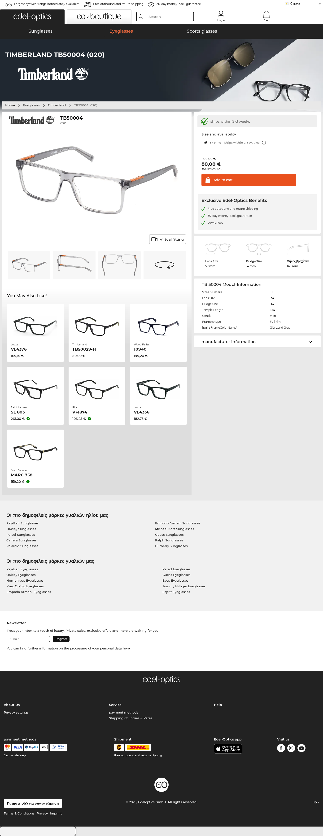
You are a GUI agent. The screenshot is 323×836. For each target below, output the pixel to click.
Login (221, 20)
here (126, 648)
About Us (12, 705)
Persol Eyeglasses (176, 569)
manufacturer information (228, 341)
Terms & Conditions (19, 813)
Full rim (275, 321)
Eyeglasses (31, 105)
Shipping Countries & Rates (130, 718)
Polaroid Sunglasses (22, 546)
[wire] (58, 747)
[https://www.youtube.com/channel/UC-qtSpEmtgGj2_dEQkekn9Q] (301, 749)
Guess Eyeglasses (176, 575)
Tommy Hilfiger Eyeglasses (183, 586)
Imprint (56, 813)
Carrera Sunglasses (21, 540)
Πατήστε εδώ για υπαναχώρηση (33, 803)
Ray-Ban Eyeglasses (22, 569)
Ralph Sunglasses (169, 540)
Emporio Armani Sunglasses (177, 523)
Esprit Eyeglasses (176, 592)
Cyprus (295, 3)
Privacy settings (16, 712)
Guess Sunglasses (169, 534)
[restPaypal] (31, 747)
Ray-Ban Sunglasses (22, 523)
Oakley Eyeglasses (21, 575)
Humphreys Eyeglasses (25, 580)
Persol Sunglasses (20, 534)
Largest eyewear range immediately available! (46, 4)
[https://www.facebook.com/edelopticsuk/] (281, 749)
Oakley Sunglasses (21, 529)
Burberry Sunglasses (171, 546)
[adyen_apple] (44, 747)
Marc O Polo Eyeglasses (25, 586)
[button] (32, 16)
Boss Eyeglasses (175, 580)
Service (115, 705)
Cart (267, 20)
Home (10, 105)
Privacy (42, 813)
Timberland (57, 105)
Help (218, 705)
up (315, 802)
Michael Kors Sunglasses (174, 529)
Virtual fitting (172, 239)
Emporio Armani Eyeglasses (28, 592)
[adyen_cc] (7, 747)
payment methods (123, 712)
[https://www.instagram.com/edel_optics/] (291, 749)
